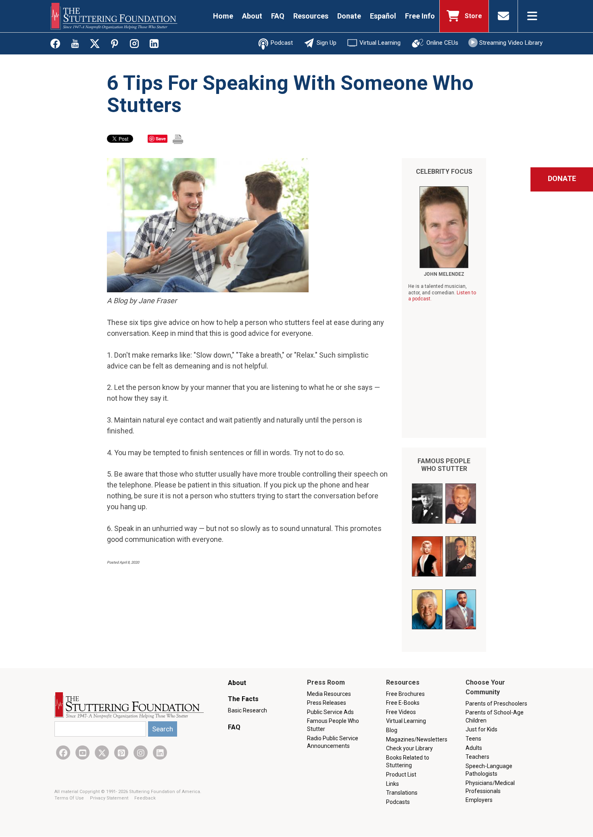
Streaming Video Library (511, 42)
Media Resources (329, 694)
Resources (310, 16)
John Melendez (444, 274)
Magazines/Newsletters (416, 739)
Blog (391, 730)
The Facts (243, 699)
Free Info (420, 16)
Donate (349, 16)
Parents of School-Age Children (495, 716)
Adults (474, 748)
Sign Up (326, 42)
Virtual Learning (380, 42)
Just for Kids (481, 729)
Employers (479, 800)
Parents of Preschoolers (496, 703)
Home (223, 16)
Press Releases (326, 703)
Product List (401, 774)
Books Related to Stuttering (407, 761)
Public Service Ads (330, 712)
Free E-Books (403, 703)
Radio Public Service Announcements (332, 742)
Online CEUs (442, 42)
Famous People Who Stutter (444, 465)
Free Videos (401, 712)
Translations (402, 792)
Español (383, 16)
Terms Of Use (69, 798)
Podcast (282, 42)
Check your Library (409, 748)
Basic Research (247, 710)
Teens (473, 738)
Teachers (477, 757)
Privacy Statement (109, 798)
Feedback (145, 798)
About (252, 16)
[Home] (113, 16)
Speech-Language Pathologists (489, 770)
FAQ (277, 16)
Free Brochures (405, 694)
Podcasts (398, 802)
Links (392, 784)
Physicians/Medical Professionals (490, 787)
